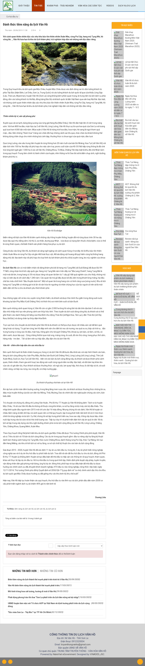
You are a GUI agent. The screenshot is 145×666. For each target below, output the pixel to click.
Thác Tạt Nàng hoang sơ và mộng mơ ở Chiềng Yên (131, 213)
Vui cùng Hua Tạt (131, 232)
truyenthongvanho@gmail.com (75, 644)
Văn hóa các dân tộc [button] (90, 6)
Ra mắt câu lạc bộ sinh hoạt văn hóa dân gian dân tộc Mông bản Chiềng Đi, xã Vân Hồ (132, 127)
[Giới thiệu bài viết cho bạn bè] (94, 30)
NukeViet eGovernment (64, 654)
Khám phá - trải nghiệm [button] (60, 6)
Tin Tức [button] (38, 6)
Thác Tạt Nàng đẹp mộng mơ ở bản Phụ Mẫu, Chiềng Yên (132, 166)
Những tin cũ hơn (51, 571)
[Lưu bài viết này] (103, 30)
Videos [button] (110, 6)
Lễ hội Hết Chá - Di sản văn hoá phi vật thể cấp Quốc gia (132, 66)
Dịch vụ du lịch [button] (127, 6)
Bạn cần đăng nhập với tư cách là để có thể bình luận (41, 554)
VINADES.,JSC (97, 654)
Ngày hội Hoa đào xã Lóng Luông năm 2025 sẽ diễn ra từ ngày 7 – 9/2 (132, 101)
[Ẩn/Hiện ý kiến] (51, 546)
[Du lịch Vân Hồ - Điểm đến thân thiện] (8, 5)
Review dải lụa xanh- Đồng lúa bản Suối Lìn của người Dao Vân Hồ (132, 244)
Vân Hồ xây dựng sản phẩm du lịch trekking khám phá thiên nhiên (126, 287)
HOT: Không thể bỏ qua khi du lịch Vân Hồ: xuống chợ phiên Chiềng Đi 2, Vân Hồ (132, 191)
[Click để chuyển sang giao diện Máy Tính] (10, 662)
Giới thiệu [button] (24, 6)
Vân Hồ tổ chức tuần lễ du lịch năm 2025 (132, 83)
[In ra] (99, 30)
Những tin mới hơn (24, 571)
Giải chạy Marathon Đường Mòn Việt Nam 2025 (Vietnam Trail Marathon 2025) (132, 39)
